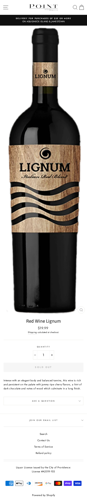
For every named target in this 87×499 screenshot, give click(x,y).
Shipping (32, 332)
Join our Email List (43, 420)
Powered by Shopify (43, 495)
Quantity (43, 346)
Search (44, 434)
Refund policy (43, 453)
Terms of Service (43, 446)
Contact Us (43, 440)
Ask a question (43, 400)
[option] (43, 20)
